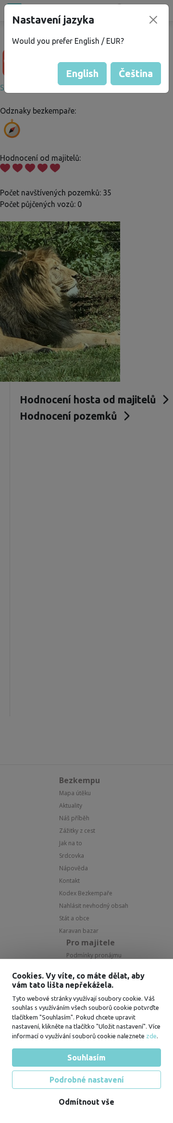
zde (151, 1036)
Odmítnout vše (86, 1101)
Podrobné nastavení (86, 1079)
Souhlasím (86, 1057)
